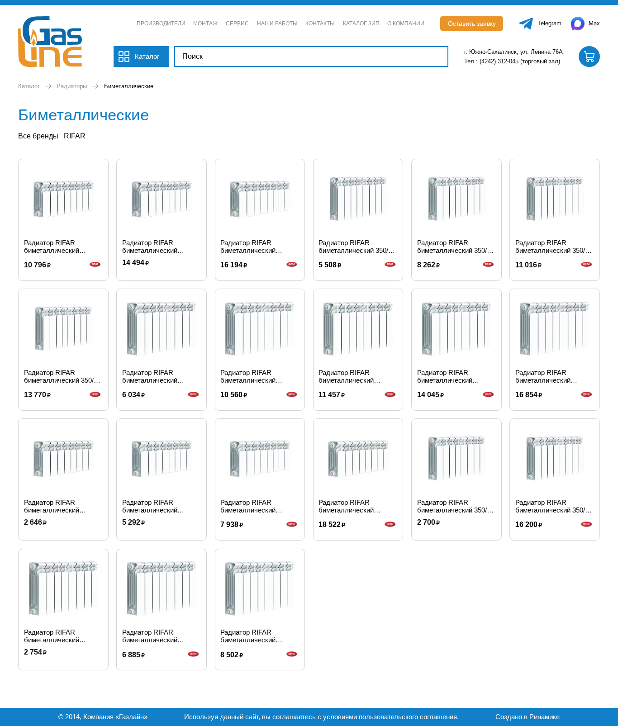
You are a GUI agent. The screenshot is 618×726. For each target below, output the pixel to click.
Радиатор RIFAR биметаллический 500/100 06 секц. (248, 636)
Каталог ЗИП (361, 23)
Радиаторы (72, 86)
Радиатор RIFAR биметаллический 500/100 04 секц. (149, 376)
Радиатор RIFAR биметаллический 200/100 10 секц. (149, 246)
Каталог (29, 86)
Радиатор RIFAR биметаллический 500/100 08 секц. (346, 376)
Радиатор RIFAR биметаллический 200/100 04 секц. (149, 506)
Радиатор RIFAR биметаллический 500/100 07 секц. (248, 376)
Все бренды (38, 136)
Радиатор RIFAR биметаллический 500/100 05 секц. (149, 636)
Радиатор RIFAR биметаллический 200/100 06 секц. (248, 506)
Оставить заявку (472, 23)
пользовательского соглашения (408, 717)
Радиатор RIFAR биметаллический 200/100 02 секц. (51, 506)
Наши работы (277, 23)
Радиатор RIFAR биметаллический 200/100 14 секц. (346, 506)
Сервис (237, 23)
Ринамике (544, 717)
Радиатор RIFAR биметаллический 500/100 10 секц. (444, 376)
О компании (405, 23)
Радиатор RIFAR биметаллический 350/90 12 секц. (553, 506)
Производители (161, 23)
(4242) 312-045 (499, 61)
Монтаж (205, 23)
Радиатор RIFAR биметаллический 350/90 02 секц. (455, 506)
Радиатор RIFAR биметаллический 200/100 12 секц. (248, 246)
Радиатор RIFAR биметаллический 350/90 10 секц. (62, 376)
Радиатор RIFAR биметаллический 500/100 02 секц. (51, 636)
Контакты (320, 23)
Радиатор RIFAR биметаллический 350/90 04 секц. (357, 246)
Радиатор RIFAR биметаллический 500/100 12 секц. (542, 376)
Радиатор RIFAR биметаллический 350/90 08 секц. (553, 246)
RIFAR (75, 136)
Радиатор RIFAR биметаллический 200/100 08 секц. (51, 246)
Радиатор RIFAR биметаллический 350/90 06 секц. (455, 246)
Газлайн (131, 717)
